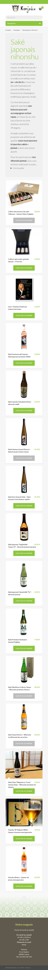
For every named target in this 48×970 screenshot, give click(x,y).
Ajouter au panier (24, 220)
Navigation (11, 23)
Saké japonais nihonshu (25, 49)
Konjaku (8, 30)
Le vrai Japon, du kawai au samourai (34, 8)
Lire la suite (18, 168)
